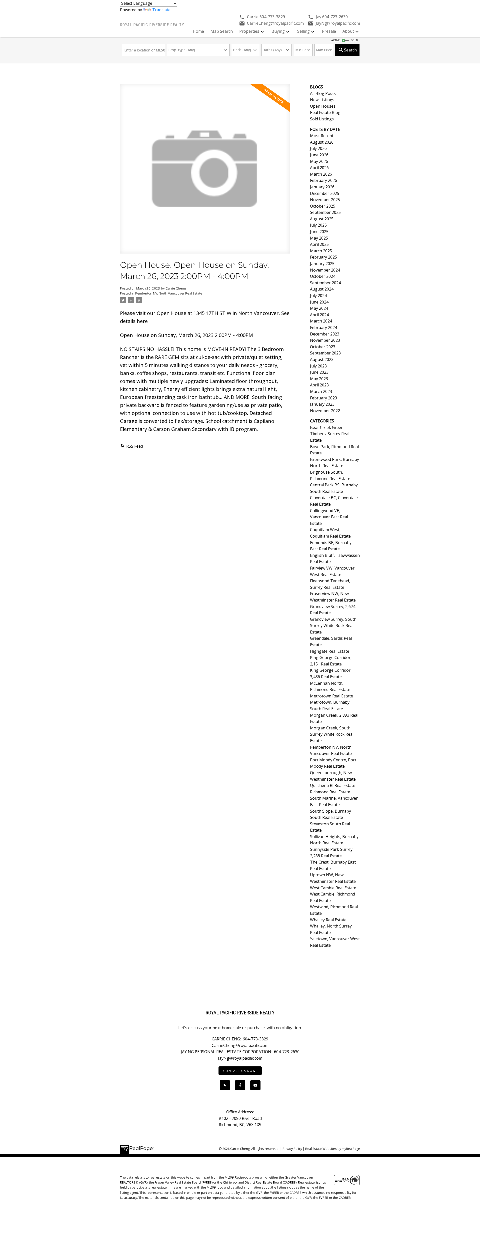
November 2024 (325, 270)
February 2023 (323, 398)
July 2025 (318, 225)
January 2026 (322, 187)
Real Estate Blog (325, 112)
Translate (161, 9)
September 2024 (325, 283)
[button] (240, 1070)
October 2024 (322, 276)
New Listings (322, 99)
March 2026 (321, 174)
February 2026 (323, 180)
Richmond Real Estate (330, 792)
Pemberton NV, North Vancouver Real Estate (168, 293)
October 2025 (322, 206)
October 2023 (322, 346)
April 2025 (319, 244)
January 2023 (322, 404)
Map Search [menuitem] (221, 31)
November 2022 (325, 410)
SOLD (354, 40)
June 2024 (319, 302)
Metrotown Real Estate (331, 696)
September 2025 (325, 212)
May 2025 (319, 238)
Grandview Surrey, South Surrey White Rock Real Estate (333, 626)
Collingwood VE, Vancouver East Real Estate (329, 517)
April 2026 (319, 167)
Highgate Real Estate (329, 651)
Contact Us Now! (240, 1071)
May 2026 (319, 161)
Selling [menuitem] (303, 31)
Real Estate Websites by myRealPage (332, 1148)
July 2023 (318, 366)
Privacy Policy (292, 1148)
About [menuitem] (348, 31)
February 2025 (323, 257)
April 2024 (319, 314)
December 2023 (324, 334)
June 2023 (319, 372)
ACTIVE (335, 40)
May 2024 (319, 308)
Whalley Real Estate (328, 920)
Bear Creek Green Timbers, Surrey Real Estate (329, 434)
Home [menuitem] (198, 31)
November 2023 (325, 340)
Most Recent (322, 135)
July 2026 (318, 148)
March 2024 (321, 321)
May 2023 (319, 378)
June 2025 (319, 231)
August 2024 (322, 289)
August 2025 (322, 219)
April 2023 (319, 385)
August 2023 (322, 359)
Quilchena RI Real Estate (332, 785)
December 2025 (324, 193)
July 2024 (318, 295)
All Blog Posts (323, 93)
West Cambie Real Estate (333, 888)
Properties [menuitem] (249, 31)
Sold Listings (322, 119)
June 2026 (319, 155)
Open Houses (323, 106)
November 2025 (325, 199)
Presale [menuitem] (329, 31)
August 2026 (322, 142)
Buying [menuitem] (278, 31)
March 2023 (321, 391)
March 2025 (321, 251)
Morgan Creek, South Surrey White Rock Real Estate (332, 734)
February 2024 (323, 327)
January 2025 (322, 263)
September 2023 (325, 353)
